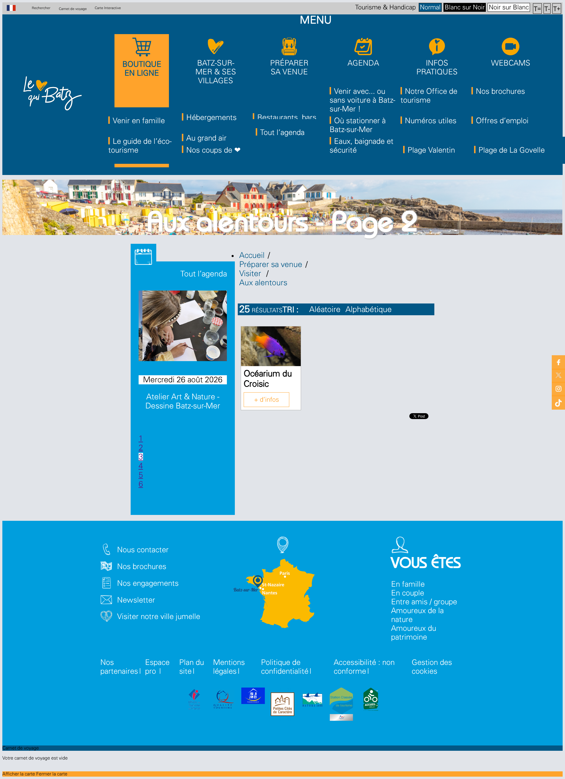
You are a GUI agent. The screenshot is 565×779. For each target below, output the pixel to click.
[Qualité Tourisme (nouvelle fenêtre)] (223, 700)
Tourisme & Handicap (385, 7)
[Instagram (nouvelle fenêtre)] (558, 388)
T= (537, 8)
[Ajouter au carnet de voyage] (289, 337)
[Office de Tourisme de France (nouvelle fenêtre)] (194, 700)
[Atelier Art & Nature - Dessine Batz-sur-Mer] (189, 359)
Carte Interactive (108, 8)
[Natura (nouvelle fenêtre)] (312, 700)
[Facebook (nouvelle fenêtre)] (558, 361)
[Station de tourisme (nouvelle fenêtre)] (341, 705)
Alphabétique (368, 309)
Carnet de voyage (73, 8)
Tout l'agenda (202, 274)
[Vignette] (411, 313)
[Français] (14, 8)
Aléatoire (324, 309)
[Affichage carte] (427, 313)
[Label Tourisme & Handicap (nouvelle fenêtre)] (253, 697)
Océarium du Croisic (268, 379)
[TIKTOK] (558, 401)
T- (547, 8)
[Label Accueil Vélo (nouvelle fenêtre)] (371, 700)
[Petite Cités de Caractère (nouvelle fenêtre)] (282, 705)
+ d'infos (266, 399)
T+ (557, 8)
